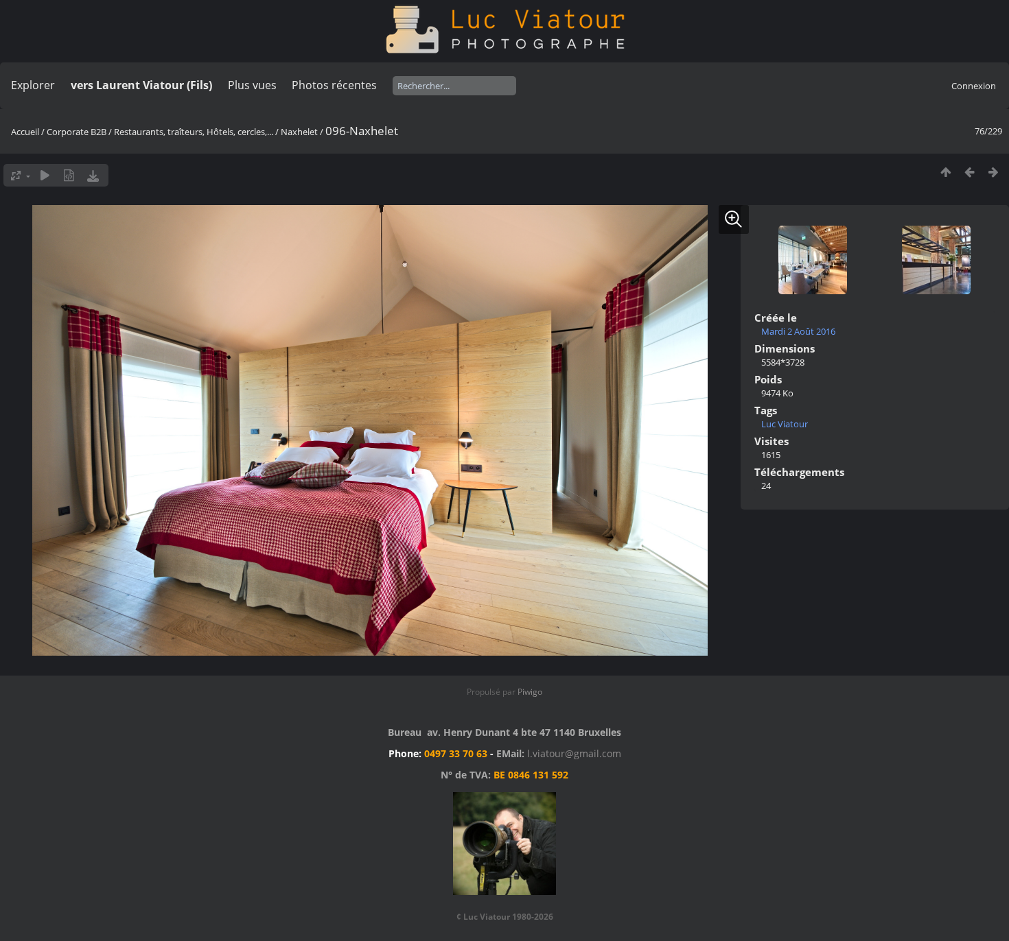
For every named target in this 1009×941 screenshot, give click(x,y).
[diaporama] (45, 175)
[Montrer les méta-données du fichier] (69, 175)
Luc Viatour (784, 424)
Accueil (25, 132)
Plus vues (252, 85)
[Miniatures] (945, 172)
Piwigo (530, 692)
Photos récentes (334, 85)
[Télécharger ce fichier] (93, 175)
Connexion (973, 86)
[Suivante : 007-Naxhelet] (994, 172)
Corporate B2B (76, 132)
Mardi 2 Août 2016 (798, 331)
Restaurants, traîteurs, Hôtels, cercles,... (193, 132)
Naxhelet (299, 132)
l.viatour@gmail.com (574, 753)
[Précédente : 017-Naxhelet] (970, 172)
